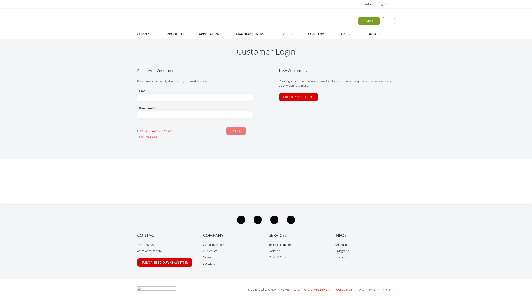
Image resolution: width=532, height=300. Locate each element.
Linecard (340, 257)
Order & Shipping (280, 257)
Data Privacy (368, 289)
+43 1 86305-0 (146, 245)
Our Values (210, 251)
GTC (297, 289)
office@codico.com (149, 251)
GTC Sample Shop (317, 289)
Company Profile (213, 245)
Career (207, 257)
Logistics (274, 251)
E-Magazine (342, 251)
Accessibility (345, 289)
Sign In (383, 4)
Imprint (387, 289)
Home (285, 289)
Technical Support (280, 245)
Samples (369, 21)
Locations (209, 263)
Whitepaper (342, 245)
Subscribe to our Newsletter (165, 262)
